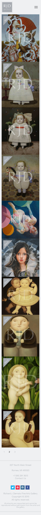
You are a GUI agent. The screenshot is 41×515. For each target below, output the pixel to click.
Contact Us (20, 479)
